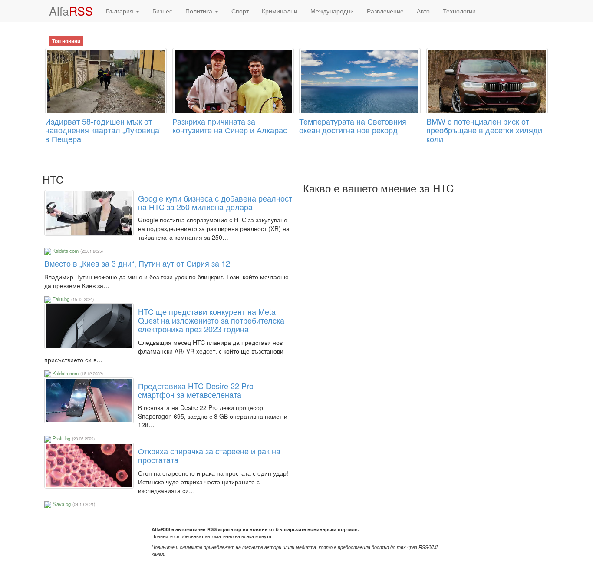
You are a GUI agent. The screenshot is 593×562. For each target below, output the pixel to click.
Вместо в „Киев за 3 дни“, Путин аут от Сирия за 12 (137, 263)
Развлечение (385, 11)
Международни (332, 11)
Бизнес (162, 11)
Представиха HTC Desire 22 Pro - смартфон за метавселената (198, 390)
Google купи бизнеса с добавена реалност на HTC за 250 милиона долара (215, 202)
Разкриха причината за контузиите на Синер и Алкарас (229, 126)
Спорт (240, 11)
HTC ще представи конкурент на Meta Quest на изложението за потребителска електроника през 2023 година (211, 320)
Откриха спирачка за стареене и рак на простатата (209, 455)
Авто (423, 11)
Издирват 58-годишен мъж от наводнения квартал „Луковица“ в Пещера (103, 130)
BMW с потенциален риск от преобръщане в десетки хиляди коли (484, 130)
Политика (199, 11)
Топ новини (66, 41)
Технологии (459, 11)
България (120, 11)
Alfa (71, 10)
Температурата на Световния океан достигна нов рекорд (352, 126)
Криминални (279, 11)
